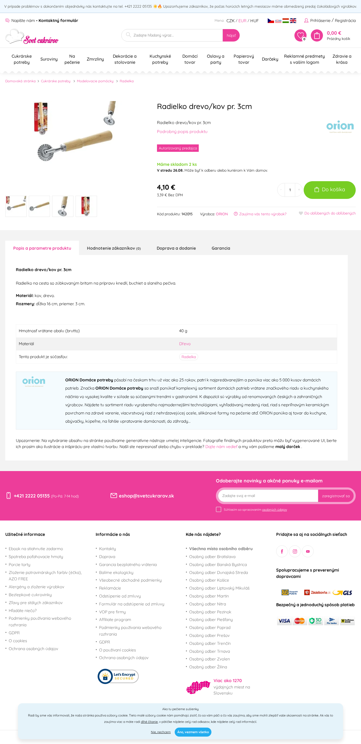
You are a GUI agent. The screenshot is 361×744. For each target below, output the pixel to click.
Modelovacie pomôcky (95, 81)
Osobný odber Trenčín (210, 643)
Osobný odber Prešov (209, 635)
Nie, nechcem (161, 732)
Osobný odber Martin (209, 596)
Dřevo (185, 343)
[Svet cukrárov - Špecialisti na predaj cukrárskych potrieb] (32, 36)
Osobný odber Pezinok (210, 611)
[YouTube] (308, 551)
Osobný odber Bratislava (212, 556)
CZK (230, 20)
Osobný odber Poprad (209, 627)
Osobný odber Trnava (209, 651)
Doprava (107, 556)
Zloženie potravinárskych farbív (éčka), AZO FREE (45, 576)
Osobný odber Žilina (208, 666)
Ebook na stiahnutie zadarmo (36, 548)
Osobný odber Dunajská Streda (218, 572)
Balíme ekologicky (116, 572)
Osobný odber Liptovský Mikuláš (219, 588)
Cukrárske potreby (55, 81)
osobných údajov (274, 510)
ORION (222, 214)
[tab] (42, 248)
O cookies (18, 640)
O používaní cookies (117, 649)
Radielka (127, 81)
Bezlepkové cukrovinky (30, 594)
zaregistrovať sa (336, 496)
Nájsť (231, 35)
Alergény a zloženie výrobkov (36, 586)
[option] (74, 144)
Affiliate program (115, 619)
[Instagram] (295, 551)
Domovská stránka (20, 81)
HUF (254, 20)
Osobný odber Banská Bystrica (218, 564)
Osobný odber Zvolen (209, 658)
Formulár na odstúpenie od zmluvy (131, 603)
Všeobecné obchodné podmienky (130, 580)
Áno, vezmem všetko (193, 732)
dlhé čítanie (149, 722)
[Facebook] (282, 551)
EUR (242, 20)
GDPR (14, 632)
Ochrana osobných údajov (33, 648)
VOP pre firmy (112, 611)
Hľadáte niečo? (23, 610)
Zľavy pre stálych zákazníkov (36, 602)
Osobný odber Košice (209, 580)
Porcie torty (19, 564)
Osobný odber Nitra (207, 603)
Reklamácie (110, 588)
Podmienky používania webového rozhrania (40, 621)
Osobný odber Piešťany (211, 619)
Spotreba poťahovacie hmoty (36, 556)
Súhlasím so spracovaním (255, 510)
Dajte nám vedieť (221, 446)
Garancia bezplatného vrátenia (128, 564)
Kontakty (107, 548)
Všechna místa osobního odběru (221, 548)
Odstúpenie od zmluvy (120, 596)
